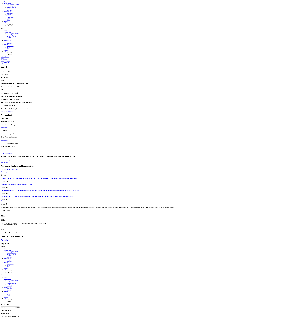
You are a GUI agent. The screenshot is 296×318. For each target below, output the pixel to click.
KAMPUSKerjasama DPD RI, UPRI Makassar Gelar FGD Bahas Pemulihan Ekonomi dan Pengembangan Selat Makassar (40, 190)
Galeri (8, 20)
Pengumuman (10, 17)
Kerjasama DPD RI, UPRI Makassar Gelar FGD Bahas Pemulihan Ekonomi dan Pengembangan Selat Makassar (37, 196)
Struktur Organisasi (11, 6)
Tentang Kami (7, 3)
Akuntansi (9, 14)
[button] (148, 28)
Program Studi (7, 11)
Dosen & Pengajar (11, 7)
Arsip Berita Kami (5, 316)
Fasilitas (9, 8)
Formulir (6, 21)
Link (5, 22)
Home (5, 2)
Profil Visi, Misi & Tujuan (13, 4)
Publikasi (6, 15)
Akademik (9, 10)
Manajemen (9, 13)
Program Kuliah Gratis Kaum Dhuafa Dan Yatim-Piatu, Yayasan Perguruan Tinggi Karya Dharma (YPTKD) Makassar (39, 178)
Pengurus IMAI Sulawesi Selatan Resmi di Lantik (16, 184)
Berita (8, 18)
